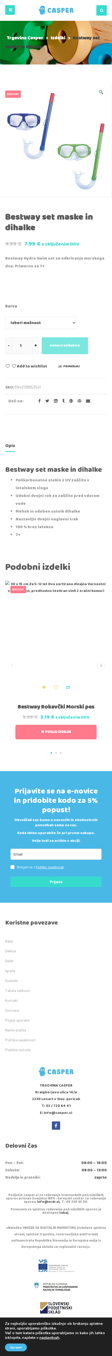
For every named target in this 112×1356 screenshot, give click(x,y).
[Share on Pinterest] (78, 401)
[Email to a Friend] (86, 401)
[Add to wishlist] (56, 687)
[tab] (10, 447)
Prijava (56, 881)
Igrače (10, 970)
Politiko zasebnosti (50, 867)
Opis (10, 446)
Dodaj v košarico (65, 345)
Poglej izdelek (58, 732)
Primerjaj (71, 366)
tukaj (63, 1213)
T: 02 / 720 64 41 (56, 1106)
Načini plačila (15, 1030)
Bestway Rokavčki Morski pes (56, 707)
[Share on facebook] (37, 401)
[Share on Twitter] (45, 401)
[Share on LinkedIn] (54, 401)
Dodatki (11, 980)
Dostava (12, 1010)
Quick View (44, 687)
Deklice (10, 951)
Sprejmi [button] (16, 1347)
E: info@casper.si (56, 1113)
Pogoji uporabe (17, 1020)
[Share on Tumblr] (61, 401)
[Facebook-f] (56, 1125)
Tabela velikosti (17, 990)
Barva (11, 306)
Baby (9, 941)
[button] (10, 10)
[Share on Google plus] (69, 401)
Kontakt (11, 1000)
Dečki (9, 961)
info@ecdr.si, (48, 1202)
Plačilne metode (17, 1050)
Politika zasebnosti (20, 1040)
